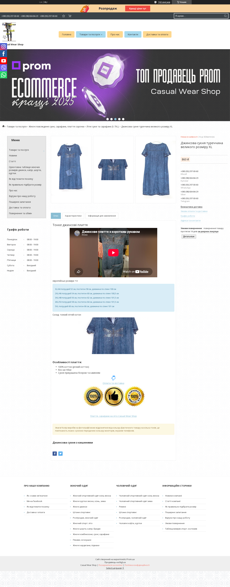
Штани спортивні (81, 512)
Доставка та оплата (157, 34)
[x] (60, 453)
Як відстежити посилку (21, 178)
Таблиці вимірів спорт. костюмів (181, 528)
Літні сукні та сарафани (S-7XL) (103, 126)
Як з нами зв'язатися (37, 495)
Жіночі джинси (80, 506)
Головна (66, 34)
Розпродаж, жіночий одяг (85, 517)
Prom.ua (131, 559)
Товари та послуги (89, 34)
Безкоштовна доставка (191, 207)
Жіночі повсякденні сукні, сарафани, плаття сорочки (56, 126)
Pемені (122, 506)
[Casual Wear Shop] (9, 32)
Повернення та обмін (20, 213)
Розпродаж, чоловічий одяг (132, 517)
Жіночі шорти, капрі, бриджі (86, 528)
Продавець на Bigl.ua (115, 562)
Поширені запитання (20, 201)
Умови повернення (174, 523)
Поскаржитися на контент (111, 565)
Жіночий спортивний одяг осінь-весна (92, 495)
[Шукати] (225, 15)
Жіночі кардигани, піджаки (86, 545)
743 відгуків (164, 2)
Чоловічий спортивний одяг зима (135, 501)
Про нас (115, 34)
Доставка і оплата (36, 512)
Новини (13, 155)
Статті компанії (172, 501)
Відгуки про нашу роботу (22, 196)
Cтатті (12, 161)
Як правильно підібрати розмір (25, 184)
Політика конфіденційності (137, 565)
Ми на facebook (34, 501)
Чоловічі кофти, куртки (130, 523)
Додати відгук (63, 15)
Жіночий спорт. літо (82, 523)
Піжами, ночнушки (82, 539)
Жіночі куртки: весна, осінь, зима (89, 501)
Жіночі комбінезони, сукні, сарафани (91, 534)
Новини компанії (173, 495)
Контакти (133, 34)
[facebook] (55, 453)
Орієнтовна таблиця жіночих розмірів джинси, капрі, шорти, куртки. (25, 170)
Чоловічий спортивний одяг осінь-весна (139, 495)
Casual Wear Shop (113, 416)
